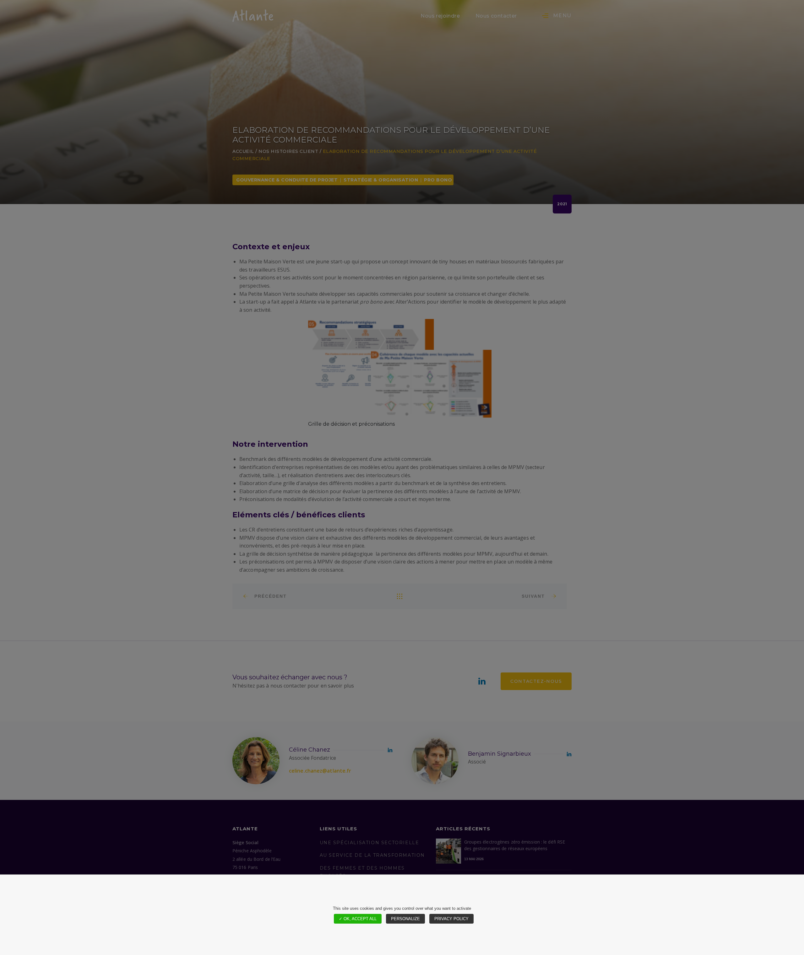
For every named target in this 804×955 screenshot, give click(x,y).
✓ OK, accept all (358, 918)
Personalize (405, 918)
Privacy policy (451, 918)
